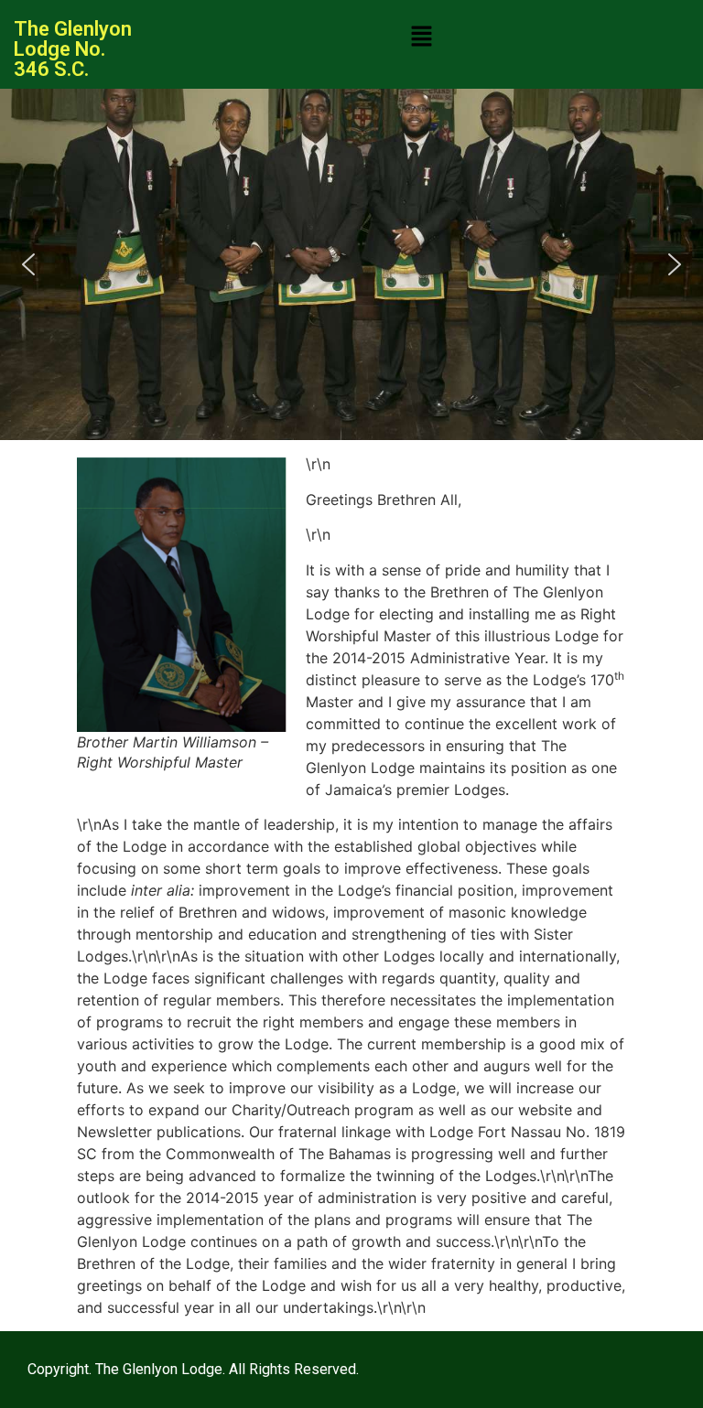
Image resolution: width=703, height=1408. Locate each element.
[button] (422, 37)
